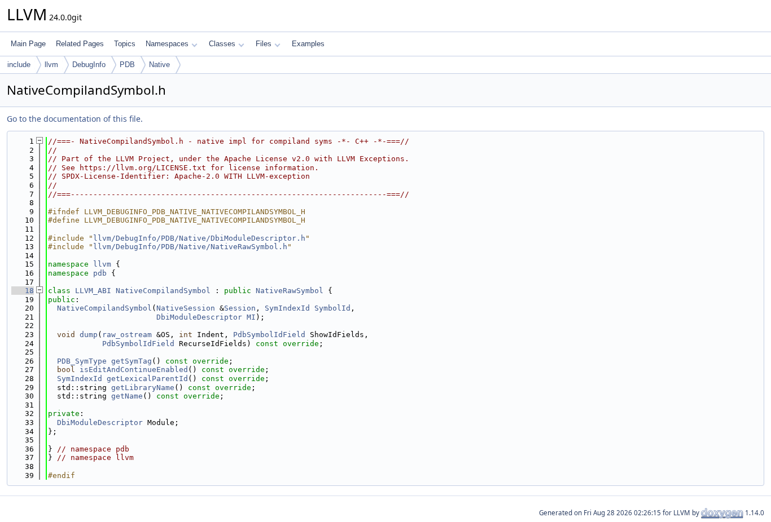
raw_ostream (127, 334)
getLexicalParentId (147, 378)
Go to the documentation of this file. (75, 118)
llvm (51, 64)
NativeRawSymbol (289, 290)
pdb (100, 273)
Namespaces (167, 43)
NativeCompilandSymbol (163, 290)
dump (89, 334)
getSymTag (131, 361)
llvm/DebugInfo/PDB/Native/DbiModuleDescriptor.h (199, 238)
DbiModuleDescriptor (199, 317)
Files (263, 43)
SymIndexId (287, 308)
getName (127, 396)
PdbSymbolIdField (269, 334)
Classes (222, 43)
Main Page (28, 43)
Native (159, 64)
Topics (124, 43)
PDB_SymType (82, 361)
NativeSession (185, 308)
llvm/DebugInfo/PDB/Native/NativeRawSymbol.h (190, 246)
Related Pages (80, 43)
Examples (308, 43)
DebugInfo (89, 64)
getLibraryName (142, 387)
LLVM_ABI (93, 290)
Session (240, 308)
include (18, 64)
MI (251, 317)
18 (22, 290)
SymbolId (332, 308)
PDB (127, 64)
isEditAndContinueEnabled (134, 369)
